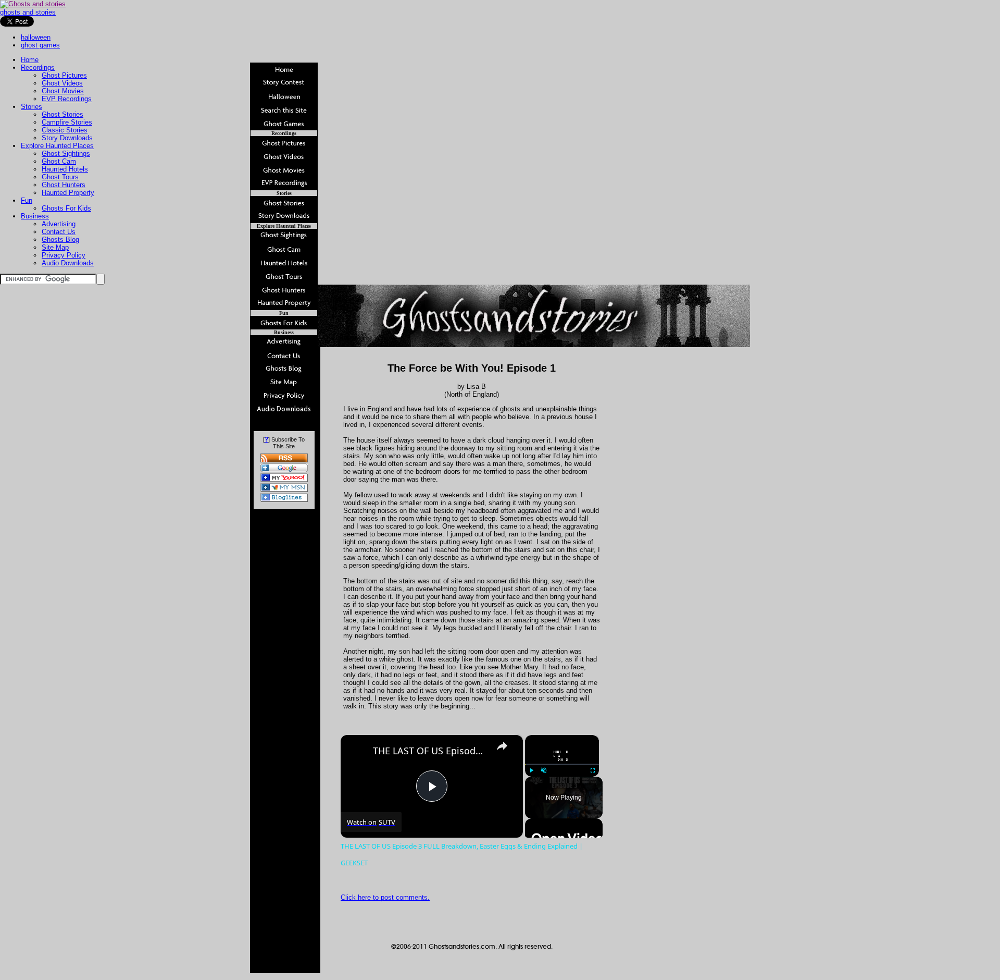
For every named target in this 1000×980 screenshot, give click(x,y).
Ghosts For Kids (66, 208)
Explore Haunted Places (57, 146)
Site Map (55, 247)
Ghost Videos (62, 83)
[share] (502, 746)
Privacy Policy (63, 255)
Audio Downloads (68, 263)
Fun (26, 200)
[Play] (531, 770)
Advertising (59, 224)
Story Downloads (67, 138)
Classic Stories (65, 130)
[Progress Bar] (562, 764)
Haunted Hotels (65, 169)
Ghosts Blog (60, 239)
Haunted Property (68, 193)
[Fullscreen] (592, 770)
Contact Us (59, 232)
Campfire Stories (67, 122)
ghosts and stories (28, 12)
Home (30, 60)
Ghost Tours (60, 177)
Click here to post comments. (385, 897)
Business (35, 216)
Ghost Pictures (64, 75)
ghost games (40, 45)
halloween (36, 37)
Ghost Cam (59, 161)
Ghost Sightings (66, 153)
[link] (357, 751)
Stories (31, 107)
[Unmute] (544, 770)
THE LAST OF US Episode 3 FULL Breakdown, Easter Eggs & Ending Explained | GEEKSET (430, 750)
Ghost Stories (62, 114)
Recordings (38, 67)
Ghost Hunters (63, 185)
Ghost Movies (63, 91)
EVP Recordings (67, 99)
